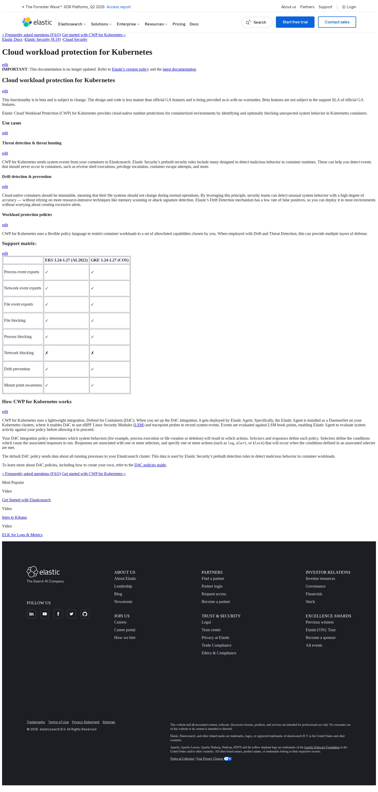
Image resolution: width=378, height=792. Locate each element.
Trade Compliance (216, 645)
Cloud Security (75, 39)
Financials (314, 594)
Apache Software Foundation (322, 747)
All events (314, 645)
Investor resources (320, 578)
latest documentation (179, 69)
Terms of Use (58, 722)
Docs (194, 24)
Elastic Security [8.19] (43, 39)
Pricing (179, 24)
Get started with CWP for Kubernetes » (94, 35)
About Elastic (125, 578)
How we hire (125, 637)
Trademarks (36, 722)
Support (325, 7)
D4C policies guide (150, 465)
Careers (120, 622)
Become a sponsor (321, 637)
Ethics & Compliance (219, 653)
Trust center (211, 630)
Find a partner (213, 578)
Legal (206, 622)
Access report (119, 7)
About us (288, 7)
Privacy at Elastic (216, 637)
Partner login (212, 586)
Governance (316, 586)
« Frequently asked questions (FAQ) (31, 35)
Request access (214, 594)
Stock (310, 601)
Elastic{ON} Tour (321, 630)
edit (5, 64)
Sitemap (109, 722)
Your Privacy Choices (210, 758)
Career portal (124, 630)
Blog (118, 594)
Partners (307, 7)
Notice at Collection (182, 758)
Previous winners (320, 622)
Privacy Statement (86, 722)
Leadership (123, 586)
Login (351, 7)
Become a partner (216, 601)
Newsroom (123, 601)
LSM (138, 425)
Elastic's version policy (130, 69)
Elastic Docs (12, 39)
